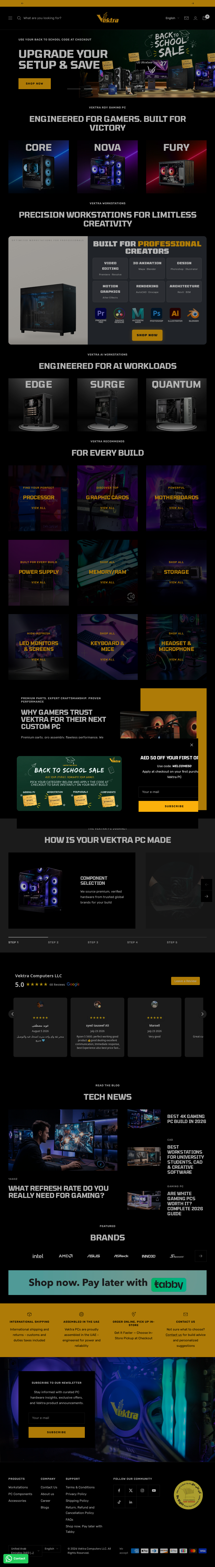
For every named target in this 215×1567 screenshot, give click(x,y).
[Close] (191, 744)
